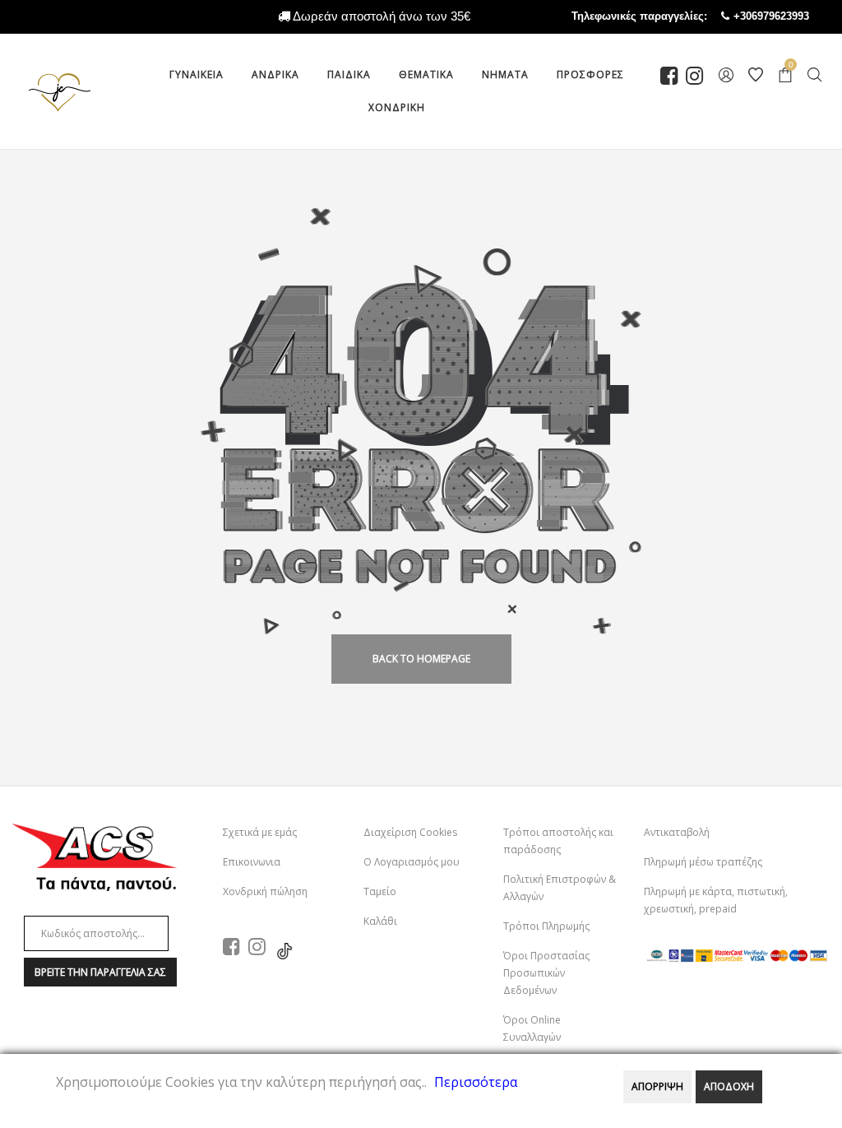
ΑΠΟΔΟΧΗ (729, 1086)
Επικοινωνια (251, 862)
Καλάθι (380, 921)
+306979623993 (787, 16)
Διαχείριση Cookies (410, 832)
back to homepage (421, 659)
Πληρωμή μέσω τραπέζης (703, 862)
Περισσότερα (475, 1082)
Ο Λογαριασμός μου (411, 862)
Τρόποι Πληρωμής (546, 926)
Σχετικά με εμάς (260, 832)
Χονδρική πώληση (265, 891)
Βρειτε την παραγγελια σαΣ (100, 972)
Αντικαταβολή (677, 832)
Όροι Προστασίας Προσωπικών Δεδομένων (546, 973)
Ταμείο (379, 891)
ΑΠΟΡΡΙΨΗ (657, 1086)
